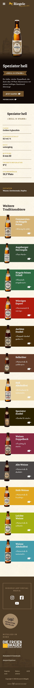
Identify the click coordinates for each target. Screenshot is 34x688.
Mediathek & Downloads (11, 656)
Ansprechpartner (9, 660)
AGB (28, 671)
